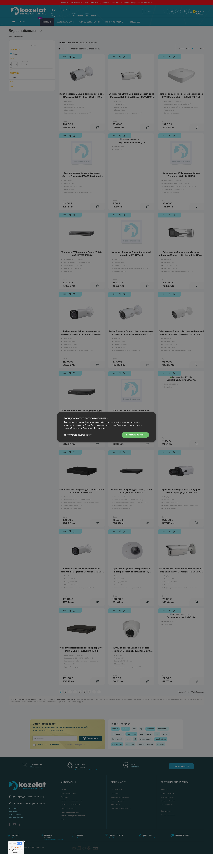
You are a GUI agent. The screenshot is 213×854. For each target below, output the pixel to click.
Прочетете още (100, 428)
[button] (78, 435)
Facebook (15, 843)
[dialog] (106, 427)
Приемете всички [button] (135, 435)
